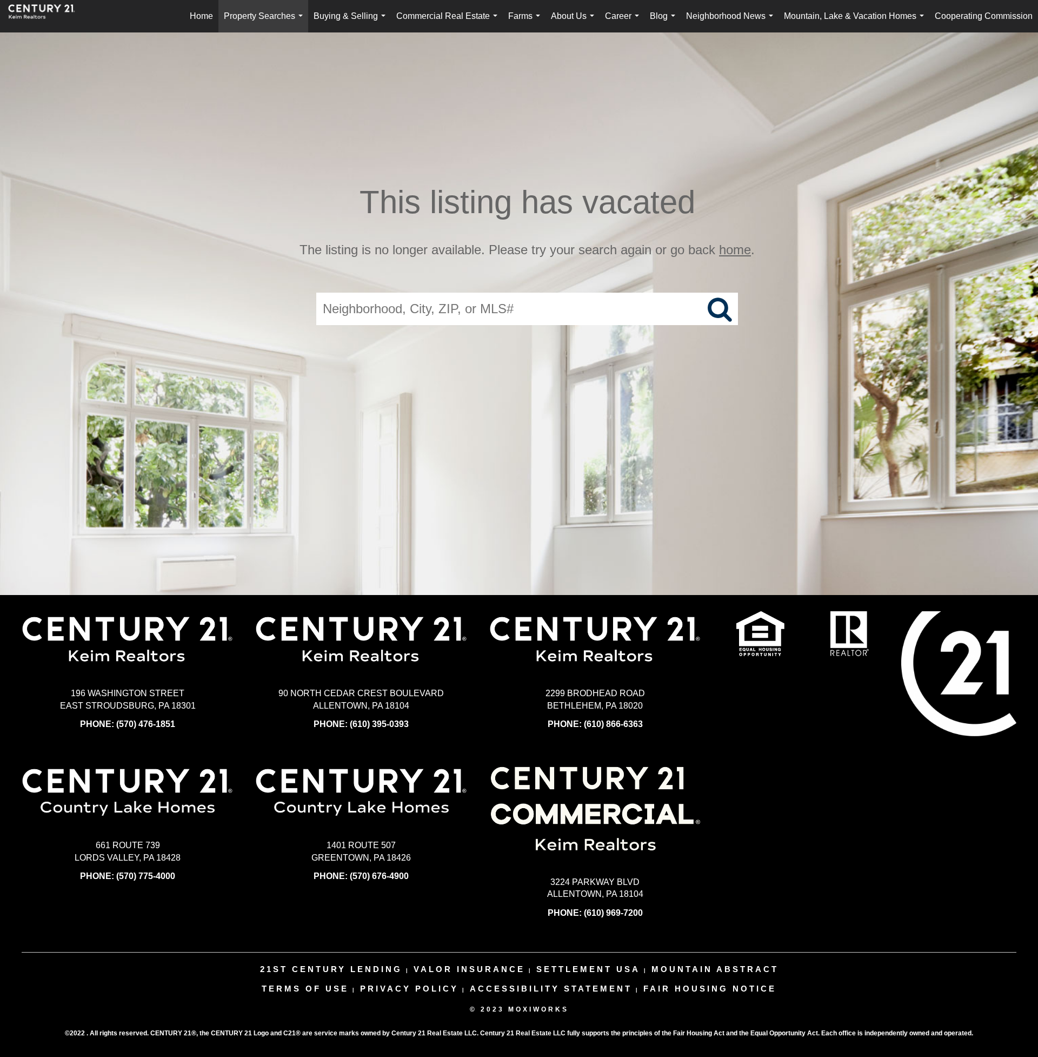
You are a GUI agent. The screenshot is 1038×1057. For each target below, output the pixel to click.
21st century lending (331, 969)
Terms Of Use (305, 988)
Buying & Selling (352, 21)
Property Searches (265, 21)
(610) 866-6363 (613, 724)
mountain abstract (714, 969)
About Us (574, 21)
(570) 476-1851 (145, 724)
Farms (526, 21)
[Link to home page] (47, 16)
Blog (665, 21)
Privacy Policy (409, 988)
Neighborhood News (731, 21)
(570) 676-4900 (379, 876)
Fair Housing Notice (709, 988)
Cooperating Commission (984, 16)
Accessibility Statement (551, 988)
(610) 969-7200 (613, 912)
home (735, 249)
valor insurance (469, 969)
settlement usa (588, 969)
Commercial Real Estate (449, 21)
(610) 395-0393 (379, 724)
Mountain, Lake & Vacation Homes (856, 21)
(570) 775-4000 (145, 876)
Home (201, 16)
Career (624, 21)
